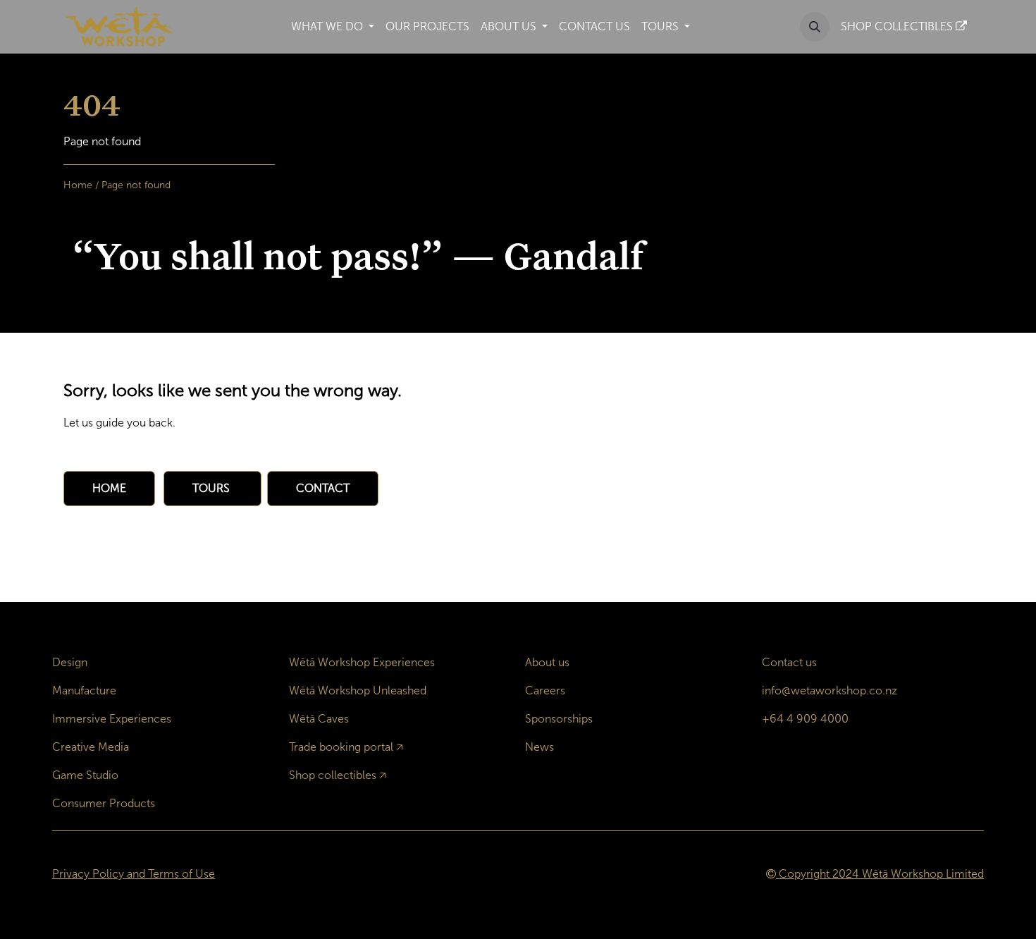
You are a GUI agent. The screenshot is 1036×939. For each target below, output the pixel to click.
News (539, 747)
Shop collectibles (332, 775)
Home (77, 185)
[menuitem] (332, 27)
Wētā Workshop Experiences (362, 662)
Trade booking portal (341, 747)
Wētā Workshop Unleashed (357, 690)
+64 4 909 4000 (805, 718)
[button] (815, 27)
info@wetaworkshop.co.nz (829, 690)
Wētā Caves (319, 718)
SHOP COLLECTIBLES (898, 26)
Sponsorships (559, 718)
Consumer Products (103, 803)
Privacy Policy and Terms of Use (133, 873)
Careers (545, 690)
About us (547, 662)
